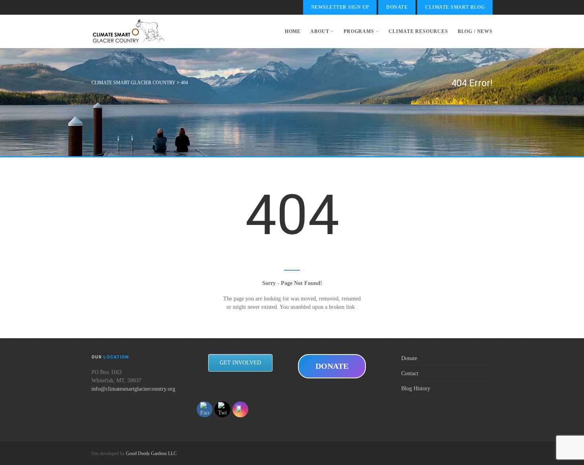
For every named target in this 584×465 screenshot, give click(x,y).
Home (293, 31)
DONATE (331, 366)
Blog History (415, 388)
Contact (409, 373)
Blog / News (475, 31)
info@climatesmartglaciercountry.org (133, 389)
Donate (397, 7)
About (319, 31)
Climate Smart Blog (455, 7)
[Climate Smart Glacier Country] (128, 31)
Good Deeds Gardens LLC (151, 453)
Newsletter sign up (340, 7)
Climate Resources (418, 31)
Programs (359, 31)
